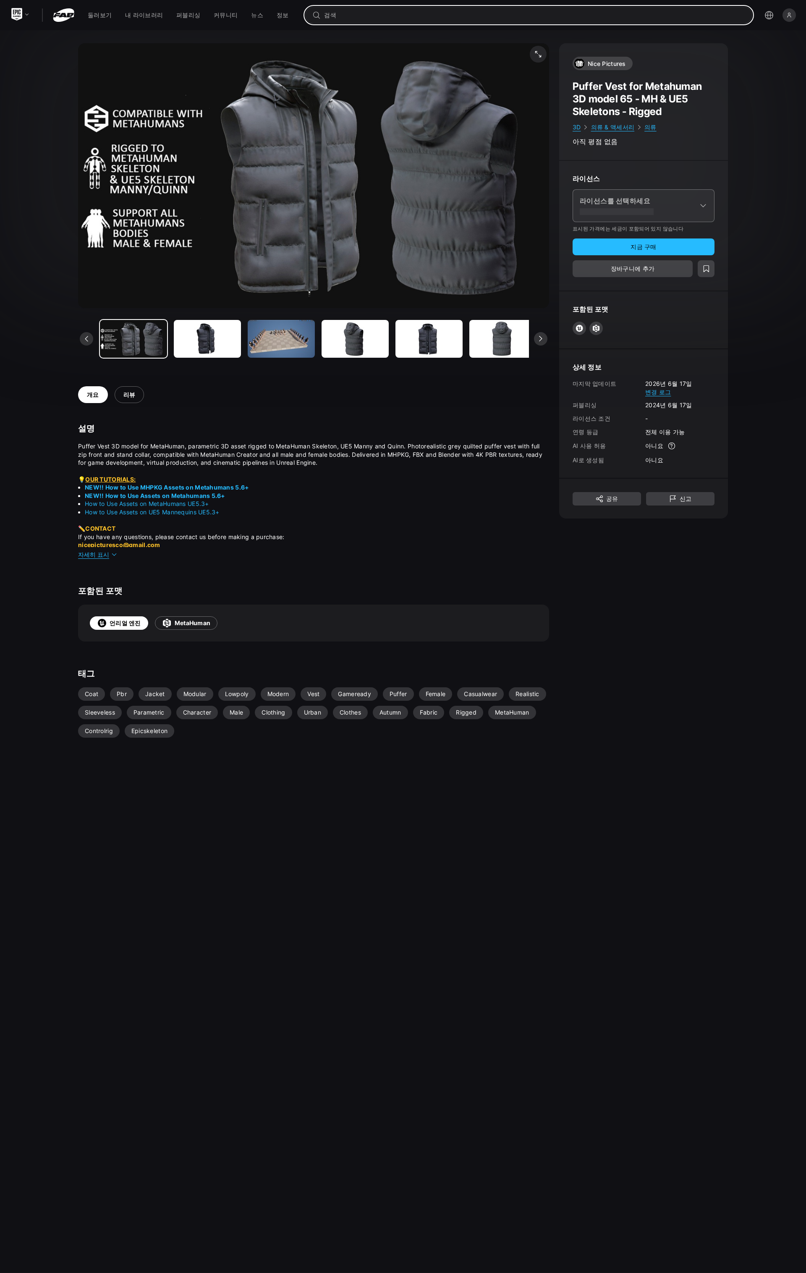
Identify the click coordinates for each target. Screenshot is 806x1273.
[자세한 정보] (672, 446)
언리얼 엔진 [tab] (125, 622)
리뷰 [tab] (129, 394)
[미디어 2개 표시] (281, 339)
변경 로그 (658, 391)
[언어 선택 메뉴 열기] (769, 15)
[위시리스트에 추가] (706, 268)
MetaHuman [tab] (193, 622)
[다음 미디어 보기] (540, 339)
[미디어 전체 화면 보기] (538, 54)
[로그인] (789, 15)
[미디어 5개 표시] (502, 339)
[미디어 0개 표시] (133, 339)
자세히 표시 (93, 554)
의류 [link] (650, 127)
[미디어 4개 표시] (429, 339)
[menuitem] (99, 15)
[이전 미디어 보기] (86, 339)
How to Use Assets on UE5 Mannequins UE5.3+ (152, 512)
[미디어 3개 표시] (355, 339)
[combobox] (534, 15)
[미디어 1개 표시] (207, 339)
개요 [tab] (93, 394)
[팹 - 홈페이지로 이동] (63, 15)
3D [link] (577, 127)
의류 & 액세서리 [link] (613, 127)
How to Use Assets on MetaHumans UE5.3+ (147, 503)
